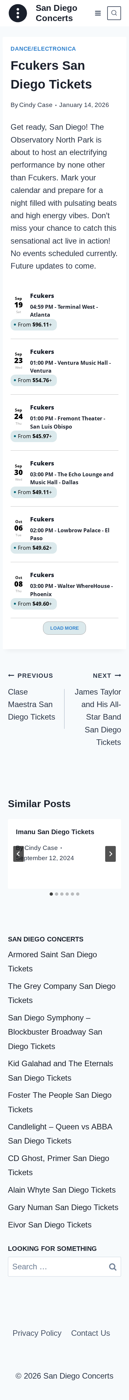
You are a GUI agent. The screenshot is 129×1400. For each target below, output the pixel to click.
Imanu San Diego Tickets (55, 831)
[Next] (110, 854)
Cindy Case (36, 104)
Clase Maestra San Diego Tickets (31, 696)
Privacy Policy (37, 1333)
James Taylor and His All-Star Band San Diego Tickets (98, 709)
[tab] (51, 894)
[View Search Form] (114, 13)
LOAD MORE (64, 628)
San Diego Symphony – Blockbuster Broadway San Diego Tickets (55, 1031)
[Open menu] (98, 13)
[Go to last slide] (18, 854)
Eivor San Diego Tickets (50, 1224)
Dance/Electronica (43, 49)
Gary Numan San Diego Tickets (63, 1207)
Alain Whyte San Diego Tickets (62, 1189)
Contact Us (90, 1333)
